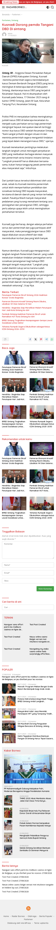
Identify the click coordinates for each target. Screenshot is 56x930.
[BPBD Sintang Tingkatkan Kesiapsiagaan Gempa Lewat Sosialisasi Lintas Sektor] (14, 412)
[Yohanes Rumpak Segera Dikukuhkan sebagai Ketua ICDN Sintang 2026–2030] (42, 412)
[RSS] (28, 908)
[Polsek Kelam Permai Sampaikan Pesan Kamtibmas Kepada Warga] (8, 825)
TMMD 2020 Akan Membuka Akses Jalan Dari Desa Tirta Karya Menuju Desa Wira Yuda (35, 799)
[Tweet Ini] (36, 339)
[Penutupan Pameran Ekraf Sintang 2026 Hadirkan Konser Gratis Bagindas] (14, 358)
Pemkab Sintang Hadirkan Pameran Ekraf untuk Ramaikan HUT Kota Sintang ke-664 (24, 315)
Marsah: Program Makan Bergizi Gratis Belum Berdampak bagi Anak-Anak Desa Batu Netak (35, 687)
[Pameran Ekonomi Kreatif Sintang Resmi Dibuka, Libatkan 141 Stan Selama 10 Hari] (42, 358)
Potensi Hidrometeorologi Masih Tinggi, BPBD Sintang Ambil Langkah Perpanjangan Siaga (35, 700)
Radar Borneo (18, 916)
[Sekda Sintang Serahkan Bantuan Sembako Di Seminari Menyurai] (8, 850)
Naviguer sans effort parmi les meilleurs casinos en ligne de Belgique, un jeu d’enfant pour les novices (15, 627)
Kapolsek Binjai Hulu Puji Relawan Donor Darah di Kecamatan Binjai (35, 812)
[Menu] (4, 7)
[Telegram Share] (46, 339)
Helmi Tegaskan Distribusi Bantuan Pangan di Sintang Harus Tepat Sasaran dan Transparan (36, 737)
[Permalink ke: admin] (4, 34)
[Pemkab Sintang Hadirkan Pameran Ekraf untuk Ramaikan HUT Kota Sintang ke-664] (42, 385)
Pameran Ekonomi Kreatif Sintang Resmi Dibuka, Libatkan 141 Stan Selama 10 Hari (24, 302)
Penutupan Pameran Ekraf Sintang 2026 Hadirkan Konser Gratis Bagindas (24, 296)
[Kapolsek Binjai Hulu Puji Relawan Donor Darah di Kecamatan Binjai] (8, 813)
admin (10, 33)
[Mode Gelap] (47, 7)
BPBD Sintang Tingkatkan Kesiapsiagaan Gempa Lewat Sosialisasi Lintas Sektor (27, 321)
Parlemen (6, 20)
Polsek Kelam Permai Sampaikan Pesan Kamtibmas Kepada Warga (35, 824)
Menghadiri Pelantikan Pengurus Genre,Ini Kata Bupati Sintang (34, 836)
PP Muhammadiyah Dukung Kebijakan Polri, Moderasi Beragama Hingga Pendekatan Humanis (26, 789)
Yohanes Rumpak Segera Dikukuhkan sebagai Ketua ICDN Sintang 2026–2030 (26, 327)
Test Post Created (38, 624)
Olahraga (32, 916)
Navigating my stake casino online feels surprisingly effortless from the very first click (40, 651)
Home (6, 916)
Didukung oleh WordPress (19, 923)
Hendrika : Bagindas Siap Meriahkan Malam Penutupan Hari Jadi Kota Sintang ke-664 (27, 309)
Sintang (14, 20)
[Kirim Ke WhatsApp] (52, 339)
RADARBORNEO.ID (16, 7)
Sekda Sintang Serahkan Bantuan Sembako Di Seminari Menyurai (35, 849)
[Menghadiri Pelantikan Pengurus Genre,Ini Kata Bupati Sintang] (8, 837)
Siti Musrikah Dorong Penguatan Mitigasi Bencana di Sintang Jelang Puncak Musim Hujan (33, 725)
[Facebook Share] (30, 339)
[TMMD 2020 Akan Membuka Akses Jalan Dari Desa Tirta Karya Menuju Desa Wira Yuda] (8, 800)
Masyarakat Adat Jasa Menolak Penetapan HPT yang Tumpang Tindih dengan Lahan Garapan (35, 712)
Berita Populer (45, 916)
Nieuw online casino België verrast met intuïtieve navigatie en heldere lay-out (39, 639)
